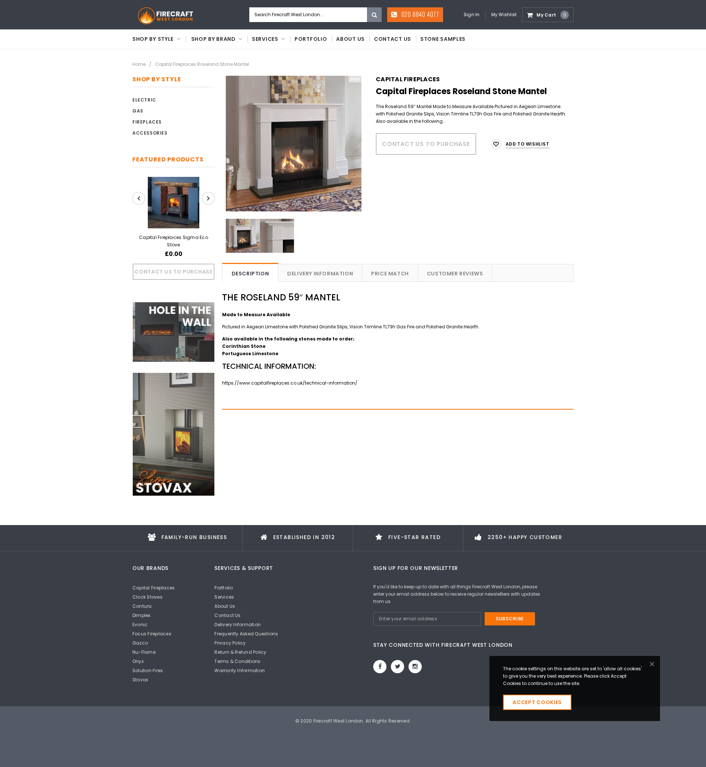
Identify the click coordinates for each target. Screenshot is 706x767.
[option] (293, 143)
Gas (137, 111)
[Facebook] (379, 666)
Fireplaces (147, 122)
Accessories (150, 133)
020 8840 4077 (419, 14)
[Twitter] (397, 666)
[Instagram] (415, 666)
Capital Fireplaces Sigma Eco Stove (173, 241)
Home (139, 64)
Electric (144, 100)
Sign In (472, 14)
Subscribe (510, 618)
